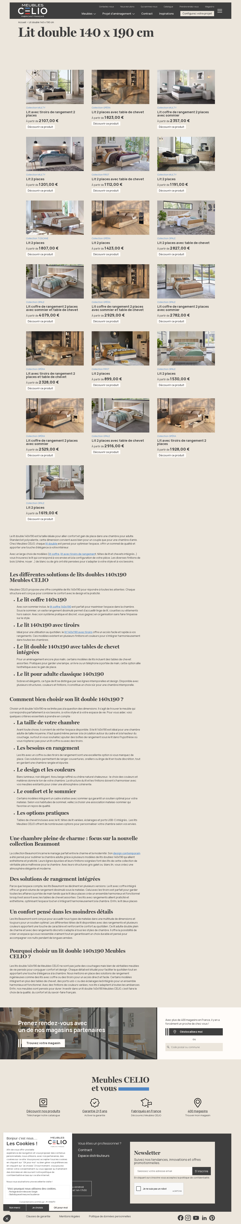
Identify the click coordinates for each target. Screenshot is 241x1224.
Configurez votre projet (197, 13)
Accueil (22, 22)
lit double (51, 543)
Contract (85, 1150)
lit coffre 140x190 (60, 606)
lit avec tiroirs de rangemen (77, 554)
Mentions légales (69, 1216)
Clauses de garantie (38, 1216)
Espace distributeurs (93, 1155)
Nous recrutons (127, 6)
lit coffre (54, 554)
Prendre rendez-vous (189, 6)
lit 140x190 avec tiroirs (78, 632)
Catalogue (168, 6)
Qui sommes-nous (149, 6)
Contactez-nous (106, 6)
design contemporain (126, 853)
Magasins (209, 6)
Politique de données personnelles (110, 1216)
